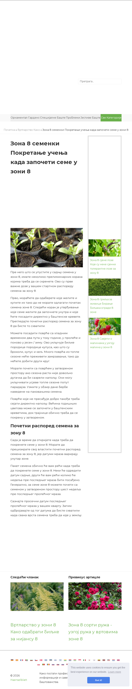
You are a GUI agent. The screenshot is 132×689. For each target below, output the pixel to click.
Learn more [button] (114, 672)
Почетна (9, 129)
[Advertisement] (66, 29)
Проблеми (73, 117)
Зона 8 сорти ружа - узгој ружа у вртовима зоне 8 (93, 631)
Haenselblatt (18, 679)
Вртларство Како (29, 129)
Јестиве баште (90, 117)
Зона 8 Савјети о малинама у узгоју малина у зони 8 (102, 343)
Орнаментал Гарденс (25, 117)
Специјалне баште (52, 117)
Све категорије (111, 117)
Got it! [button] (98, 680)
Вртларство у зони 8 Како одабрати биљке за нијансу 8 (34, 631)
